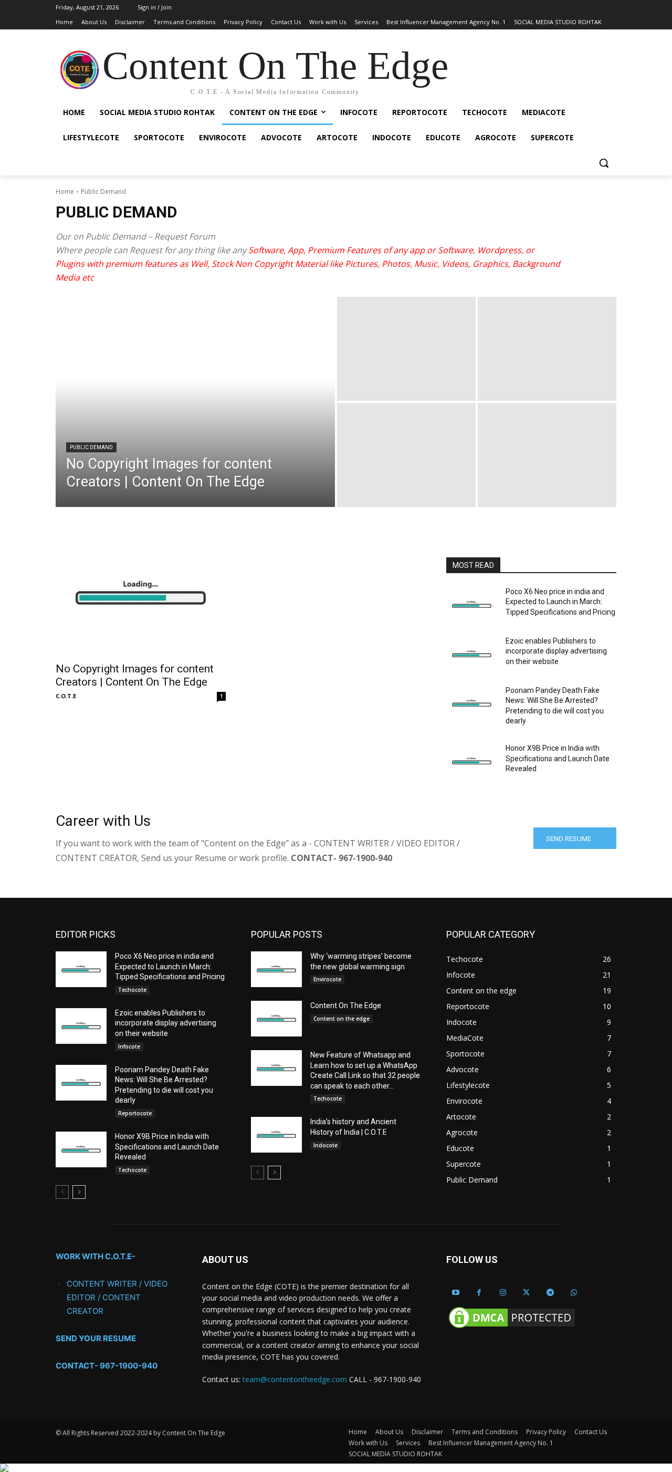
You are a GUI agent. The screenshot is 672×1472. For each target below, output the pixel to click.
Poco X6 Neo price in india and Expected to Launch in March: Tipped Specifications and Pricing (560, 601)
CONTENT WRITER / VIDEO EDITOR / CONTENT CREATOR (117, 1297)
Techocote (132, 989)
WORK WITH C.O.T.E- (95, 1256)
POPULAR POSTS (286, 934)
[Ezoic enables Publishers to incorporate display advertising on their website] (471, 654)
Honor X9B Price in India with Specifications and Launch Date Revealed (558, 758)
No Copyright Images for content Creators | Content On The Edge (135, 675)
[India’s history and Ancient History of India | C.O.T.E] (276, 1135)
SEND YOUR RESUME (96, 1338)
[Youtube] (455, 1292)
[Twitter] (526, 1292)
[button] (603, 162)
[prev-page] (62, 1192)
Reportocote (135, 1113)
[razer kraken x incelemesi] (336, 1468)
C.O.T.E (66, 696)
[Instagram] (503, 1292)
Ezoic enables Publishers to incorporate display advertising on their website (556, 651)
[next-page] (79, 1192)
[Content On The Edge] (276, 1018)
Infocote (129, 1046)
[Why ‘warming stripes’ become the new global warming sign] (276, 969)
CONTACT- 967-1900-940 (107, 1366)
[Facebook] (479, 1292)
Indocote (325, 1145)
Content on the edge (341, 1018)
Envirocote (327, 979)
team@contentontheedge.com (295, 1379)
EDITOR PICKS (86, 934)
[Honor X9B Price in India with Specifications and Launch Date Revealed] (471, 761)
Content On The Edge (345, 1005)
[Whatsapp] (573, 1292)
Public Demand (91, 447)
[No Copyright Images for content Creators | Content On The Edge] (195, 402)
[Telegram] (550, 1292)
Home (65, 191)
